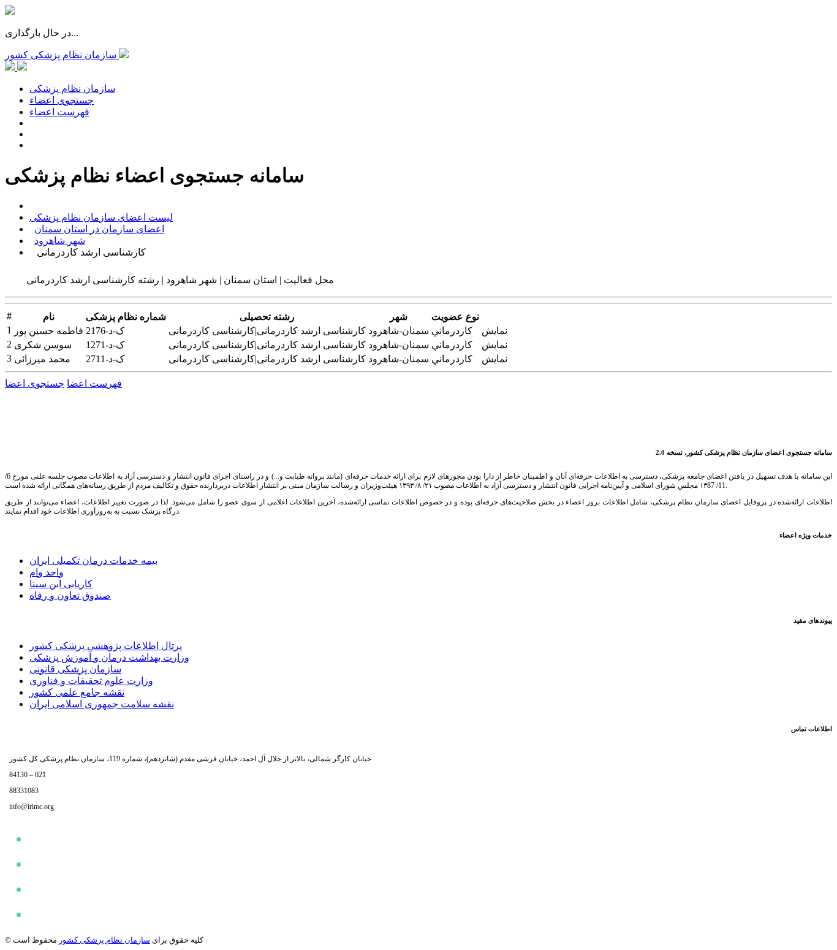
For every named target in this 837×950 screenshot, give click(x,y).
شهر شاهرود (59, 240)
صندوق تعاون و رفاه (70, 595)
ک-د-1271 (105, 345)
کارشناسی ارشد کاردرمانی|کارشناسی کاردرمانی (267, 330)
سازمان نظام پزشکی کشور (104, 939)
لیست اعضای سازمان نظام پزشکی (101, 217)
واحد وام (46, 572)
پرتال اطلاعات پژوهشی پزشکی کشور (105, 645)
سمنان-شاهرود (398, 330)
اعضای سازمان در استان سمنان (99, 229)
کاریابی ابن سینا (61, 584)
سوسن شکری (43, 345)
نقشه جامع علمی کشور (76, 692)
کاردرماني (451, 330)
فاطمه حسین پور (48, 330)
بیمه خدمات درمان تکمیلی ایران (93, 560)
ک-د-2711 (105, 359)
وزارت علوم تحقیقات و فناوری (91, 680)
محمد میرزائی (42, 359)
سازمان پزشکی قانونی (75, 669)
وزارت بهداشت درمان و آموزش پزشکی (109, 657)
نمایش (494, 330)
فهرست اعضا (94, 383)
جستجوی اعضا (34, 383)
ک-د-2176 (105, 330)
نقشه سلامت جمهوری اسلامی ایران (101, 704)
